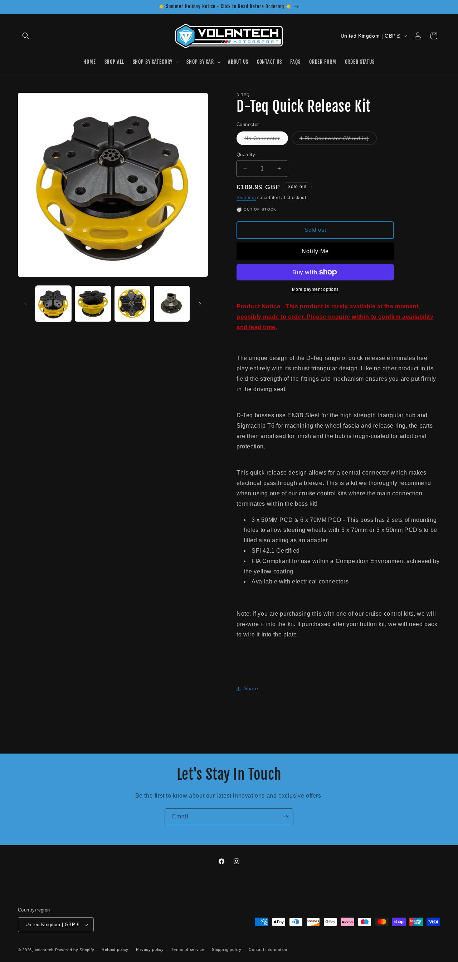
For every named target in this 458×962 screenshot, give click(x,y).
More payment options (315, 289)
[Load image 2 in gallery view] (93, 304)
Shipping (246, 197)
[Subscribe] (285, 816)
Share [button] (251, 688)
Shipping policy (227, 949)
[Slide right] (200, 304)
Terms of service (187, 949)
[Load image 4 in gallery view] (172, 304)
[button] (26, 36)
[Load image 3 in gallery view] (132, 304)
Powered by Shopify (74, 950)
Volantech (44, 950)
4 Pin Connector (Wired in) (338, 140)
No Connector (266, 140)
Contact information (268, 949)
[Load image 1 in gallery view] (53, 304)
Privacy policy (150, 949)
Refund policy (115, 949)
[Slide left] (26, 304)
